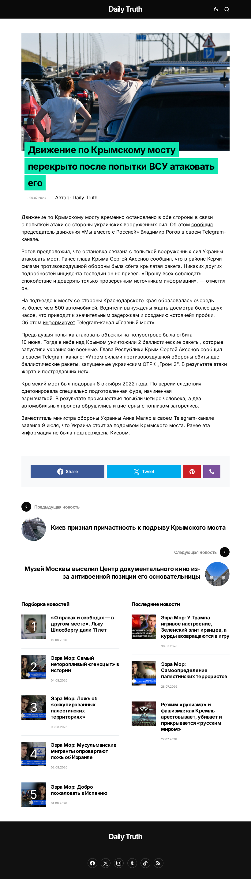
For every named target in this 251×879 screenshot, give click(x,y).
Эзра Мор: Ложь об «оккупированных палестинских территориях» (74, 707)
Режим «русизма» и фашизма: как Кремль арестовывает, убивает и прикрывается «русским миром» (191, 716)
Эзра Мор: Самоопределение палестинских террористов (194, 670)
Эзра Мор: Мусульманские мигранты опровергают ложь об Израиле (83, 751)
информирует (59, 322)
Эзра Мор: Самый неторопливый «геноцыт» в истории (85, 664)
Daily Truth (125, 9)
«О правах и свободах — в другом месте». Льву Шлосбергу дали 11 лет (82, 623)
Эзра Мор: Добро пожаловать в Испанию (79, 790)
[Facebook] (92, 863)
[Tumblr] (132, 863)
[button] (216, 9)
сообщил (202, 224)
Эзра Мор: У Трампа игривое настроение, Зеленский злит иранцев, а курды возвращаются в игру (195, 626)
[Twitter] (106, 863)
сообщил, (161, 259)
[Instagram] (119, 863)
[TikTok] (145, 863)
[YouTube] (158, 863)
